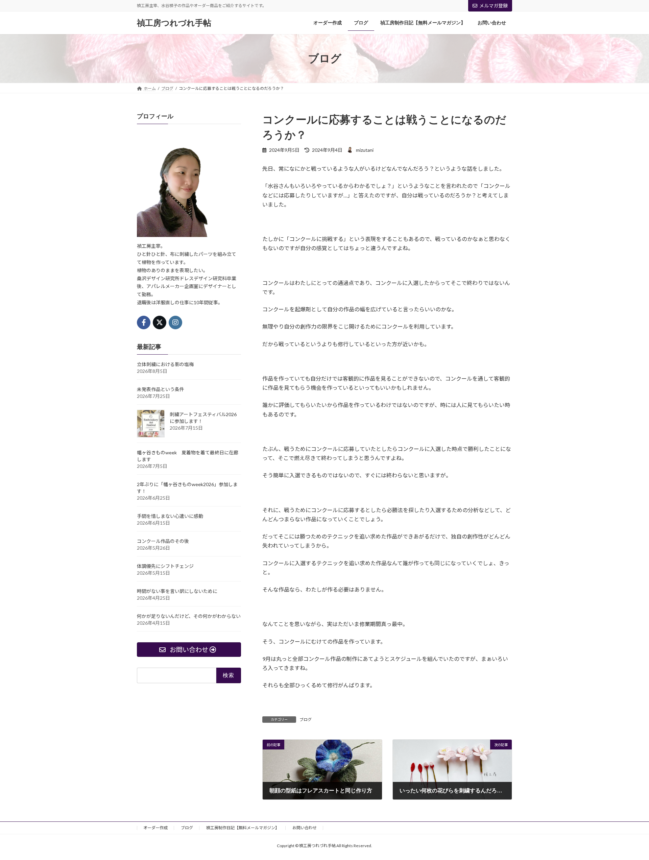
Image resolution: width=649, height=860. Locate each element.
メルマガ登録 (493, 5)
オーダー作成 (155, 827)
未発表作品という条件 (160, 389)
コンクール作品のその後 (163, 541)
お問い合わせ (304, 827)
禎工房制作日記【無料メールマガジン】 (242, 827)
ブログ (305, 719)
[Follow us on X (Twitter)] (159, 322)
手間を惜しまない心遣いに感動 (170, 516)
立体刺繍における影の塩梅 (165, 364)
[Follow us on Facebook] (143, 322)
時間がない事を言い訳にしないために (177, 591)
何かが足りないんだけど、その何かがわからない (189, 616)
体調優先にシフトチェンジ (165, 566)
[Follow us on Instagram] (175, 322)
